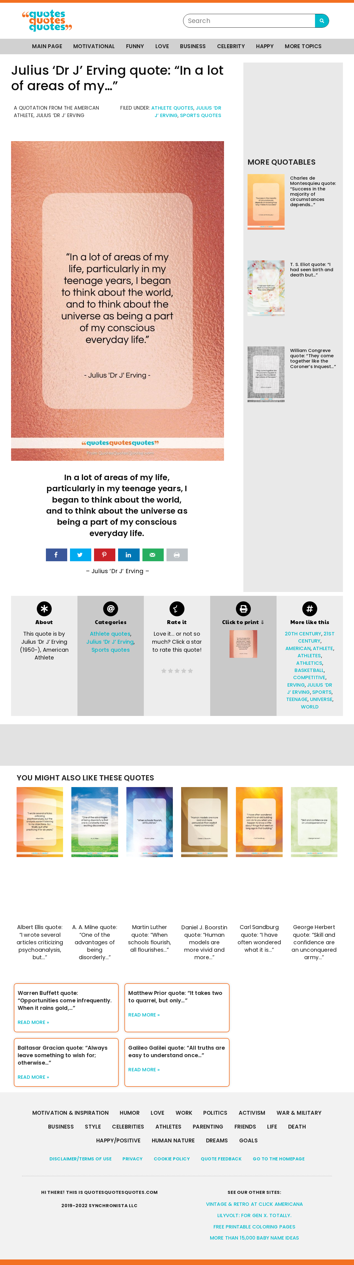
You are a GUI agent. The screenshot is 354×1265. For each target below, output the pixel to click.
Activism (252, 1113)
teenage (297, 699)
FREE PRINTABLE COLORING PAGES (254, 1226)
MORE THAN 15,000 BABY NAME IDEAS (254, 1238)
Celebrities (128, 1127)
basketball (309, 670)
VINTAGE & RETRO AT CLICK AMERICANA (254, 1204)
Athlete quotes (172, 108)
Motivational (94, 46)
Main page (47, 46)
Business (193, 46)
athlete (323, 648)
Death (297, 1127)
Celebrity (231, 46)
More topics (303, 46)
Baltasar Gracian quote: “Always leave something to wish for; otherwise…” (63, 1055)
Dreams (217, 1140)
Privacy (133, 1159)
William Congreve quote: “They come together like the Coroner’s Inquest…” (313, 358)
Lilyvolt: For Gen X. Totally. (254, 1215)
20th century (303, 633)
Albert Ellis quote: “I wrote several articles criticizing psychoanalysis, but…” (40, 942)
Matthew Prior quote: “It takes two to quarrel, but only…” (175, 996)
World (310, 706)
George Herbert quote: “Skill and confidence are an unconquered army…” (314, 942)
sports (322, 692)
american (298, 648)
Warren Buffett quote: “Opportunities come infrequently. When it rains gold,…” (65, 1000)
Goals (248, 1140)
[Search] (322, 20)
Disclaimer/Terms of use (81, 1159)
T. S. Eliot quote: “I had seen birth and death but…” (312, 269)
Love (162, 46)
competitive (309, 677)
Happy (265, 46)
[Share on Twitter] (80, 555)
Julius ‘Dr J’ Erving (110, 642)
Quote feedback (221, 1159)
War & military (299, 1113)
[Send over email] (153, 555)
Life (272, 1127)
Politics (215, 1113)
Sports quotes (200, 115)
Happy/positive (118, 1140)
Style (93, 1127)
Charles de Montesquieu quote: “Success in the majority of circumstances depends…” (313, 191)
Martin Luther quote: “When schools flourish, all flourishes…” (149, 938)
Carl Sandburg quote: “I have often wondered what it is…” (259, 938)
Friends (245, 1127)
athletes (309, 655)
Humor (130, 1113)
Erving (296, 685)
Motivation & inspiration (70, 1113)
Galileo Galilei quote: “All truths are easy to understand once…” (176, 1051)
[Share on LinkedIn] (128, 555)
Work (184, 1113)
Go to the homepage (278, 1159)
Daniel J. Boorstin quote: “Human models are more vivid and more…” (204, 942)
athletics (309, 663)
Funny (135, 46)
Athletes (168, 1127)
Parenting (208, 1127)
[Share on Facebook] (56, 555)
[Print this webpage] (177, 555)
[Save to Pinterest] (104, 555)
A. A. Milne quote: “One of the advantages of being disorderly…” (94, 942)
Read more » (33, 1022)
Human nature (173, 1140)
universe (321, 699)
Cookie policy (172, 1159)
